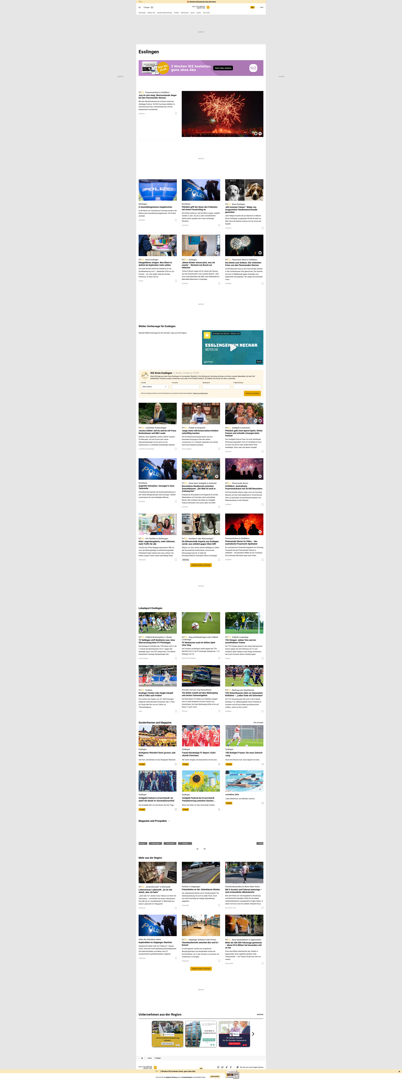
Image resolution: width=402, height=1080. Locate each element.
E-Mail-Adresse (238, 382)
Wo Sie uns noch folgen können (251, 1067)
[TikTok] (226, 1067)
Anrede (143, 382)
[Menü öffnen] (139, 7)
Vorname (175, 382)
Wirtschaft (184, 13)
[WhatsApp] (222, 1067)
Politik (176, 13)
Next (253, 1034)
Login (261, 7)
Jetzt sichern (215, 1076)
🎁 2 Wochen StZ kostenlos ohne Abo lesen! (201, 2)
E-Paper (146, 7)
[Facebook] (231, 1067)
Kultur (199, 13)
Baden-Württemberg (164, 13)
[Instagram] (218, 1067)
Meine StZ (151, 13)
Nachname (206, 382)
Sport (193, 13)
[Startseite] (142, 1058)
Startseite (142, 13)
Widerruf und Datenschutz (200, 393)
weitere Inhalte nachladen (201, 565)
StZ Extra (206, 13)
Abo (252, 7)
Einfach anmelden (252, 393)
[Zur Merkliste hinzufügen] (176, 113)
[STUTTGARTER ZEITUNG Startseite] (201, 7)
